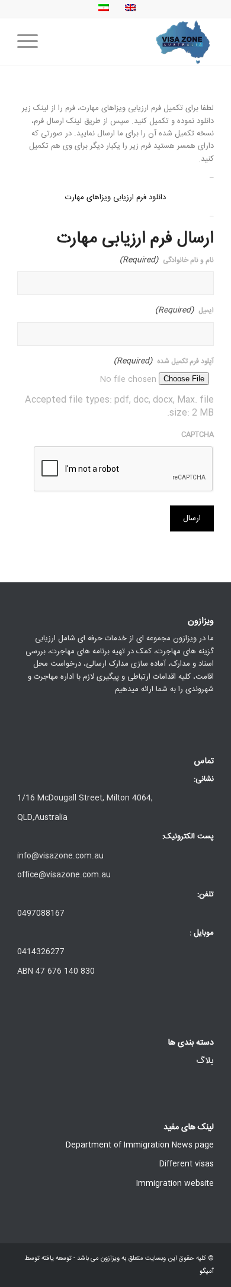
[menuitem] (31, 42)
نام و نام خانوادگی (167, 260)
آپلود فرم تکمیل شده (164, 361)
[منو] (31, 42)
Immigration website (175, 1183)
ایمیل (184, 310)
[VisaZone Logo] (135, 42)
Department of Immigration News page (140, 1145)
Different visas (186, 1164)
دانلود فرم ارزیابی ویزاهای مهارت (115, 197)
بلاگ (205, 1060)
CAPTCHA (197, 434)
